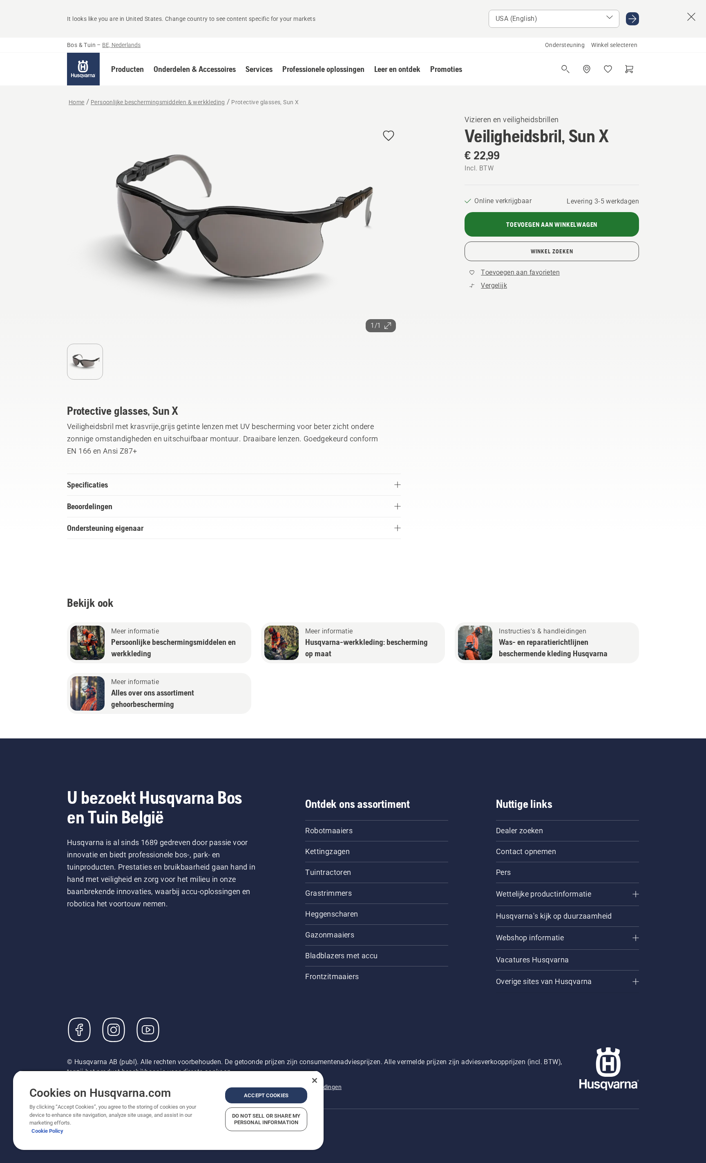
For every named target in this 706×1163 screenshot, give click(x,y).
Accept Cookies (266, 1095)
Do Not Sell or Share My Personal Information (266, 1119)
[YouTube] (148, 1030)
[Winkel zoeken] (587, 69)
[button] (127, 69)
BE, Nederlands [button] (121, 45)
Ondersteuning (565, 45)
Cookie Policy (47, 1131)
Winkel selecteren (614, 45)
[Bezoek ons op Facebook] (79, 1030)
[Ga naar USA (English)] (632, 18)
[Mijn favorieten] (608, 69)
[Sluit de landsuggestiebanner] (691, 16)
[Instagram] (113, 1030)
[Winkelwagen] (629, 69)
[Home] (83, 69)
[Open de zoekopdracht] (565, 69)
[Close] (314, 1080)
